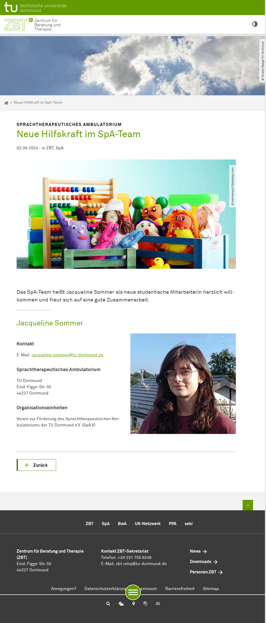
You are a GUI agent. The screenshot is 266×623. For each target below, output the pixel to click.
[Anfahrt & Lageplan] (133, 604)
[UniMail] (157, 604)
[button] (36, 465)
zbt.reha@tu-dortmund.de (141, 564)
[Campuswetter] (121, 604)
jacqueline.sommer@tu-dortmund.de (67, 355)
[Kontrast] (255, 24)
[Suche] (108, 604)
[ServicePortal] (145, 604)
